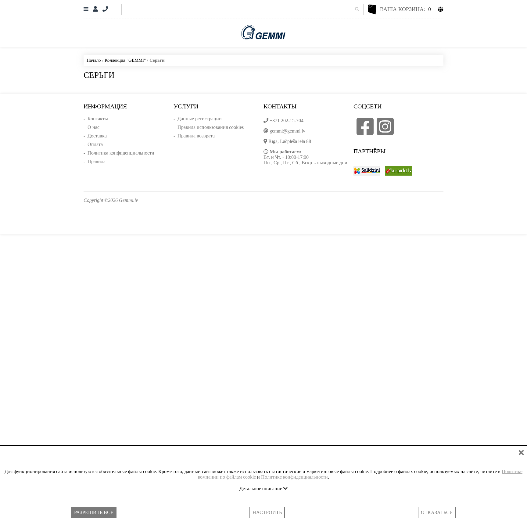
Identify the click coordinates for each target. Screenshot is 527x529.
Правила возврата (196, 135)
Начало (94, 60)
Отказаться (437, 512)
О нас (93, 127)
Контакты (98, 118)
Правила (97, 161)
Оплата (95, 144)
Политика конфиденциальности (121, 152)
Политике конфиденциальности (294, 477)
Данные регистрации (199, 118)
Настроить (267, 512)
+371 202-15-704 (286, 120)
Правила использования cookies (210, 127)
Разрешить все (93, 512)
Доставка (97, 135)
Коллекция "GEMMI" (125, 60)
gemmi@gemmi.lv (287, 130)
